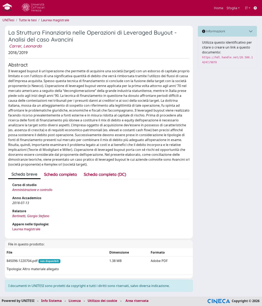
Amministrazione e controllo (32, 189)
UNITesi (8, 20)
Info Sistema (51, 300)
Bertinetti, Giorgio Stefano (30, 216)
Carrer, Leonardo (25, 46)
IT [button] (246, 8)
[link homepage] (8, 8)
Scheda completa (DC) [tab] (105, 174)
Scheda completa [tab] (60, 174)
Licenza (75, 300)
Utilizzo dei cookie (102, 300)
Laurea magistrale (55, 20)
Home (218, 8)
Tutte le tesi (28, 20)
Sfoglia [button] (232, 8)
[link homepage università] (33, 8)
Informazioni (215, 31)
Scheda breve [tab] (24, 174)
